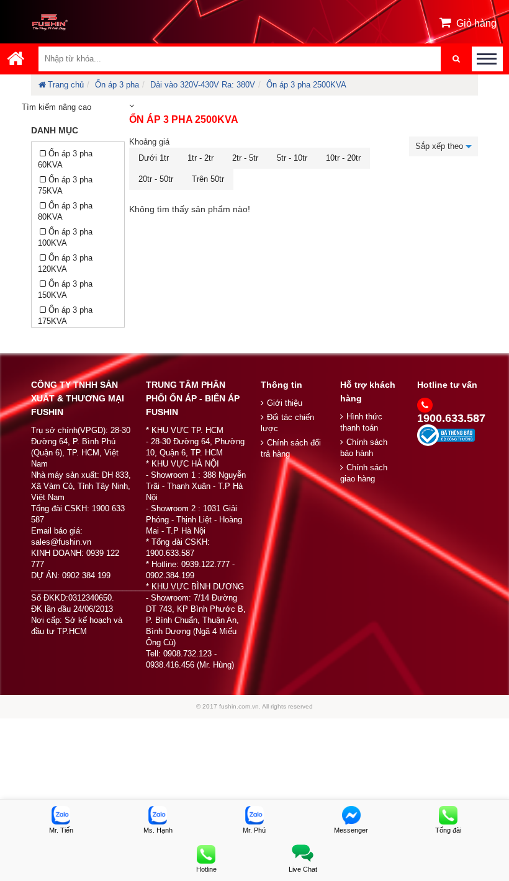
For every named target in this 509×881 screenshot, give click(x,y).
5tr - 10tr (292, 158)
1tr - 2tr (200, 158)
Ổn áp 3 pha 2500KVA (306, 84)
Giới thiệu (284, 403)
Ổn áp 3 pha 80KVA (65, 211)
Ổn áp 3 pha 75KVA (65, 185)
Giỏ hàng (476, 23)
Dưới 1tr (153, 158)
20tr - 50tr (155, 179)
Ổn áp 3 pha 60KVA (65, 159)
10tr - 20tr (343, 158)
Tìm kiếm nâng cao (56, 107)
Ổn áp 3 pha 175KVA (65, 315)
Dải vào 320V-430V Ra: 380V (202, 84)
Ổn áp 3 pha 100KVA (65, 237)
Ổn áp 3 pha (117, 84)
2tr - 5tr (245, 158)
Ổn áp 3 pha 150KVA (65, 289)
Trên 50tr (208, 179)
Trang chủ (66, 84)
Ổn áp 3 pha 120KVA (65, 263)
